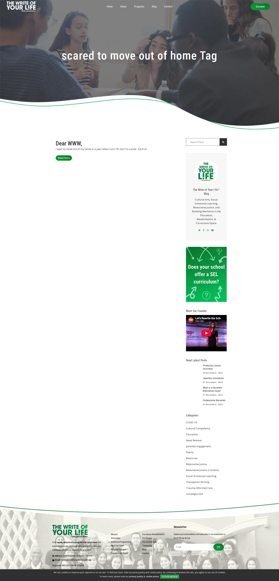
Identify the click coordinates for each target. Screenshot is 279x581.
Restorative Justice (196, 464)
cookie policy (152, 576)
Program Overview (118, 549)
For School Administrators (153, 534)
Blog (144, 549)
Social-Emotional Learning (201, 476)
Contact (145, 553)
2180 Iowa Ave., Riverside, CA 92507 (78, 556)
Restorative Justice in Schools (202, 470)
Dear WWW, (69, 143)
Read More (64, 158)
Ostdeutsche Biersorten (214, 400)
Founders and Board (119, 553)
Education (192, 434)
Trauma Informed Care (199, 488)
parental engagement (198, 446)
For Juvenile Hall (149, 542)
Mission (114, 534)
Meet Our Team (117, 545)
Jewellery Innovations (213, 378)
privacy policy (136, 576)
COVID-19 (191, 422)
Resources (192, 458)
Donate (260, 6)
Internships (115, 538)
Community (147, 545)
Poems (190, 452)
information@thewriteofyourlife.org (76, 560)
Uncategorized (194, 494)
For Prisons (147, 538)
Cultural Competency (198, 428)
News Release (194, 440)
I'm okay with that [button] (169, 576)
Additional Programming (121, 542)
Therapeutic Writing (197, 482)
